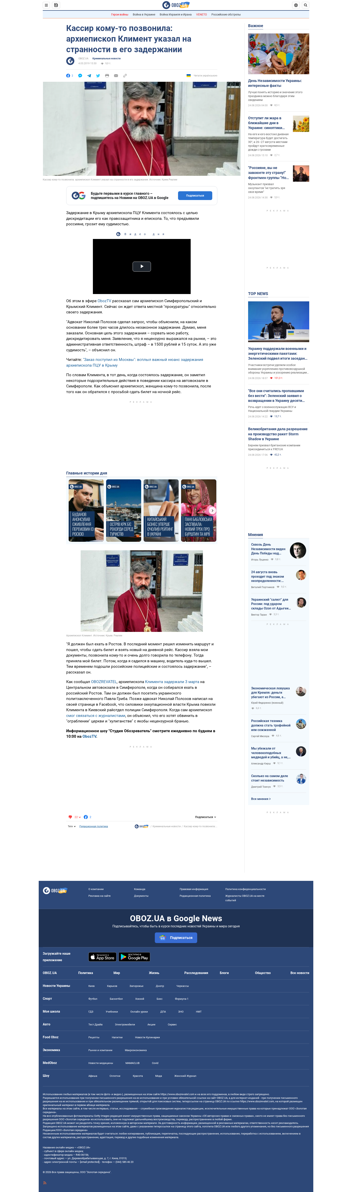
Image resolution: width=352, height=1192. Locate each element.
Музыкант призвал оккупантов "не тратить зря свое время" (266, 188)
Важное (255, 25)
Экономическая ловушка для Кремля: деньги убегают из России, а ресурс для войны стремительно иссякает (270, 692)
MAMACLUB (132, 1063)
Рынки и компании (100, 1050)
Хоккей (139, 998)
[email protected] (89, 1161)
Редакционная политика (93, 826)
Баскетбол (116, 998)
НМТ (199, 1011)
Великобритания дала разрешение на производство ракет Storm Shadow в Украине (278, 434)
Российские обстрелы (226, 14)
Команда (139, 889)
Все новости (299, 973)
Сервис (172, 1024)
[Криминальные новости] (141, 827)
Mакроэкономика (136, 1050)
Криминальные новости (106, 58)
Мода (158, 1075)
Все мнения (259, 799)
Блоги (224, 973)
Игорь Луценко (259, 559)
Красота (138, 1075)
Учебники (112, 1011)
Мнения (255, 534)
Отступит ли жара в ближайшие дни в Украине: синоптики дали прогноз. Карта (265, 123)
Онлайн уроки (139, 1011)
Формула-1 (181, 998)
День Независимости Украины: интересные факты (275, 83)
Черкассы (182, 985)
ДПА (163, 1011)
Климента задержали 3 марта (172, 681)
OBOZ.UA (83, 58)
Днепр (160, 985)
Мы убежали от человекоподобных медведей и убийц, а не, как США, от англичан (269, 753)
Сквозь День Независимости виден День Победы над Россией (268, 549)
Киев (91, 985)
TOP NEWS (258, 293)
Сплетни (115, 1075)
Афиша (92, 1075)
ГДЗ (90, 1011)
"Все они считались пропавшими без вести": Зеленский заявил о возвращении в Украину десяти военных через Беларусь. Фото (276, 396)
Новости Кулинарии (147, 1037)
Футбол (92, 998)
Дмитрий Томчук (261, 786)
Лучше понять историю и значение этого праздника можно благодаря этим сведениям (275, 96)
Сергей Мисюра (260, 736)
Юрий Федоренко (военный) (267, 702)
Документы (141, 895)
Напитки (117, 1037)
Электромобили (125, 1024)
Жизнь (154, 973)
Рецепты (93, 1037)
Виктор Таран (259, 614)
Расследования (196, 973)
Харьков (112, 985)
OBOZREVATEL (104, 681)
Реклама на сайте (99, 895)
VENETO (201, 14)
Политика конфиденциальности (245, 889)
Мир (116, 973)
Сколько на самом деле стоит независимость (269, 778)
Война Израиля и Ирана (176, 14)
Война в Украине (144, 14)
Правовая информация (194, 889)
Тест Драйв (95, 1024)
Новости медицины (100, 1063)
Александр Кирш (261, 763)
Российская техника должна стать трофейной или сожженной (270, 725)
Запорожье (136, 985)
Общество (263, 973)
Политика (85, 973)
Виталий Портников (262, 587)
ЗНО (181, 1011)
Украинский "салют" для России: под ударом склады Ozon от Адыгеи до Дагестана (269, 604)
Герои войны (119, 14)
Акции (151, 1024)
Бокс (160, 998)
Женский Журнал (185, 1075)
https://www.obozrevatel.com (177, 1094)
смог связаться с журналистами (95, 715)
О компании (96, 889)
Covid (155, 1063)
